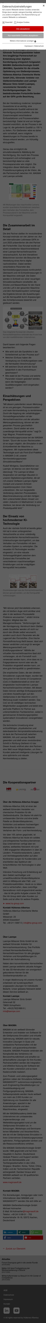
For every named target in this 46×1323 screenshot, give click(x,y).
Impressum (29, 46)
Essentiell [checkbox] (8, 22)
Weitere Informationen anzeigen (22, 41)
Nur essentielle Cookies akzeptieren (23, 35)
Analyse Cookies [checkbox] (23, 22)
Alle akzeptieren (23, 28)
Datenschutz (39, 46)
